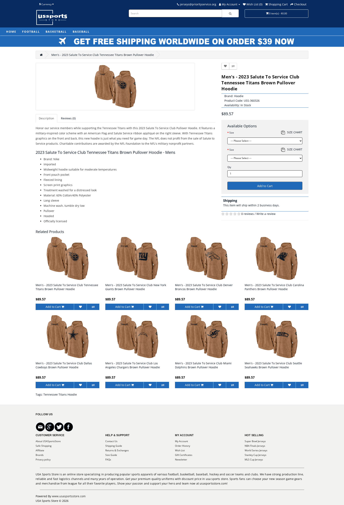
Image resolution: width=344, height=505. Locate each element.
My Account (181, 441)
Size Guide (111, 455)
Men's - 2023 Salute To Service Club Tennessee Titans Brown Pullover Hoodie (102, 55)
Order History (182, 445)
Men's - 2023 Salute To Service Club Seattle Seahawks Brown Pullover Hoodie (273, 365)
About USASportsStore (48, 441)
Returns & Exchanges (117, 450)
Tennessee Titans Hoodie (60, 394)
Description (46, 118)
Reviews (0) (68, 118)
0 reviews (247, 214)
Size (231, 132)
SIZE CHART (294, 132)
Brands (40, 455)
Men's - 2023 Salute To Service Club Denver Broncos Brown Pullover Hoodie (204, 287)
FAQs (108, 459)
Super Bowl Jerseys (255, 441)
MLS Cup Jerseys (254, 459)
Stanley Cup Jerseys (255, 455)
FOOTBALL (31, 31)
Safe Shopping (44, 445)
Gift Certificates (183, 455)
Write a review (266, 214)
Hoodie (238, 96)
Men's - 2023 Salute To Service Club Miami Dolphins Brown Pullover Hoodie (203, 365)
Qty (229, 167)
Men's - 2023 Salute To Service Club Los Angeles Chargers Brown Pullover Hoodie (132, 365)
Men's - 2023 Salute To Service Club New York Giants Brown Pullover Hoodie (135, 287)
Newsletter (181, 459)
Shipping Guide (113, 445)
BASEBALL (81, 31)
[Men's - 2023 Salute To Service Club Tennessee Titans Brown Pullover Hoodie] (115, 86)
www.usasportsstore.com (69, 496)
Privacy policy (43, 459)
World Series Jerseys (256, 450)
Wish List (180, 450)
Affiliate (40, 450)
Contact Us (111, 441)
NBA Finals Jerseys (255, 445)
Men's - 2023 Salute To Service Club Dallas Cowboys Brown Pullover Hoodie (64, 365)
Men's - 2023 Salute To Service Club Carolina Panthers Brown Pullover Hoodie (274, 287)
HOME (11, 31)
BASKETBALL (56, 31)
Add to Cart (265, 186)
